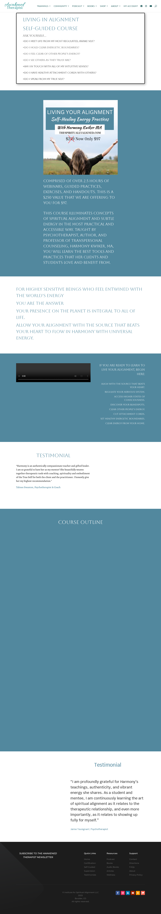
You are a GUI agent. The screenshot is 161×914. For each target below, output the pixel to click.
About (114, 6)
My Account (131, 6)
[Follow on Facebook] (118, 893)
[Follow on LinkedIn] (128, 893)
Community (60, 6)
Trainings (42, 6)
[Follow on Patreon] (143, 893)
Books (91, 6)
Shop (103, 6)
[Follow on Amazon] (138, 893)
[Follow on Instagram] (123, 893)
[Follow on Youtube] (133, 893)
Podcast (77, 6)
